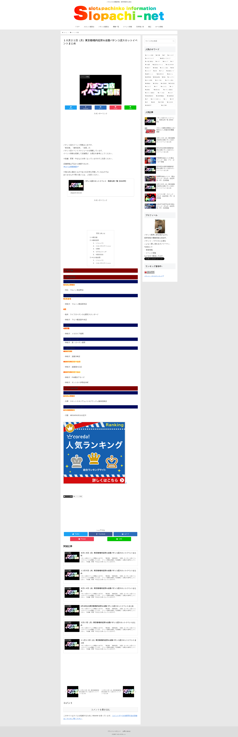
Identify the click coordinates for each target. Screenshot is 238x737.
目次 (98, 233)
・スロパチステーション (103, 246)
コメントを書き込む (100, 709)
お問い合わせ (126, 731)
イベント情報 (68, 496)
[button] (173, 41)
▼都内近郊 (95, 240)
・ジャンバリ (99, 243)
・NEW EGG (99, 254)
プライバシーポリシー (114, 731)
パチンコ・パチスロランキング (153, 276)
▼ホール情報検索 (70, 167)
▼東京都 (94, 237)
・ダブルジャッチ (101, 251)
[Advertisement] (100, 59)
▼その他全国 (95, 257)
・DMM (97, 249)
